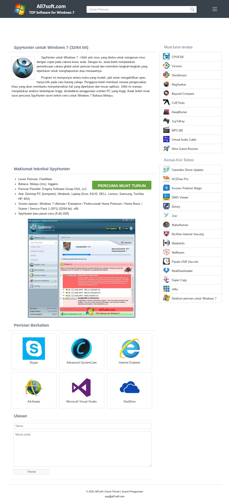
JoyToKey (178, 121)
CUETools (178, 103)
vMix (175, 289)
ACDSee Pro (180, 179)
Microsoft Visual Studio (81, 401)
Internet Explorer (129, 362)
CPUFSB (178, 57)
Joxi (174, 216)
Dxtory (176, 206)
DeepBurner (179, 112)
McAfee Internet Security (188, 234)
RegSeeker (179, 84)
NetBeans (178, 252)
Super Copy (179, 280)
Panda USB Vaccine (185, 261)
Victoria (177, 66)
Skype (34, 362)
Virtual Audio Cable (184, 139)
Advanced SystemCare (82, 362)
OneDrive (129, 401)
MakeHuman (180, 225)
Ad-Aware (34, 401)
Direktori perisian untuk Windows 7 (194, 298)
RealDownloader (182, 271)
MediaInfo (178, 243)
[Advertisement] (114, 30)
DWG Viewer (180, 197)
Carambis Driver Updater (188, 170)
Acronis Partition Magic (187, 188)
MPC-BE (177, 130)
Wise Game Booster (185, 149)
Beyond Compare (183, 93)
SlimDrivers (179, 75)
